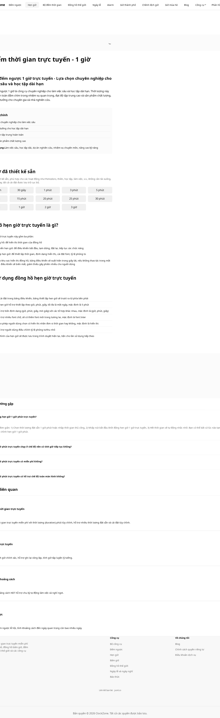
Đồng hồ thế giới (119, 665)
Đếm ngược (116, 649)
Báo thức (115, 676)
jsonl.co (117, 690)
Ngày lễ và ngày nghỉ (121, 671)
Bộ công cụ (116, 643)
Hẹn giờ (114, 654)
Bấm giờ (114, 660)
